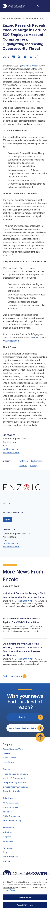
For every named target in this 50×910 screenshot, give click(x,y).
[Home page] (14, 6)
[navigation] (44, 6)
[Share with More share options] (43, 57)
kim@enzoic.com (11, 449)
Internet (23, 465)
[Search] (38, 6)
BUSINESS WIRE (29, 65)
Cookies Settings (25, 897)
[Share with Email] (31, 57)
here (36, 337)
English (7, 519)
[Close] (46, 879)
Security (33, 465)
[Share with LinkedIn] (13, 57)
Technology (36, 461)
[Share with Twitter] (19, 57)
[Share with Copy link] (37, 57)
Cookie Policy (9, 890)
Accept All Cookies (25, 905)
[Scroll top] (40, 737)
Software (23, 461)
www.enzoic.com (11, 340)
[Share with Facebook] (25, 57)
